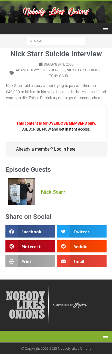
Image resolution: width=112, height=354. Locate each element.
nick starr (76, 70)
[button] (104, 28)
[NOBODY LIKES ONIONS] (56, 19)
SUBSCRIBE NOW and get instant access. (56, 129)
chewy (33, 70)
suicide (94, 70)
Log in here (64, 149)
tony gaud (58, 76)
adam (21, 70)
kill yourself (53, 70)
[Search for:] (56, 40)
